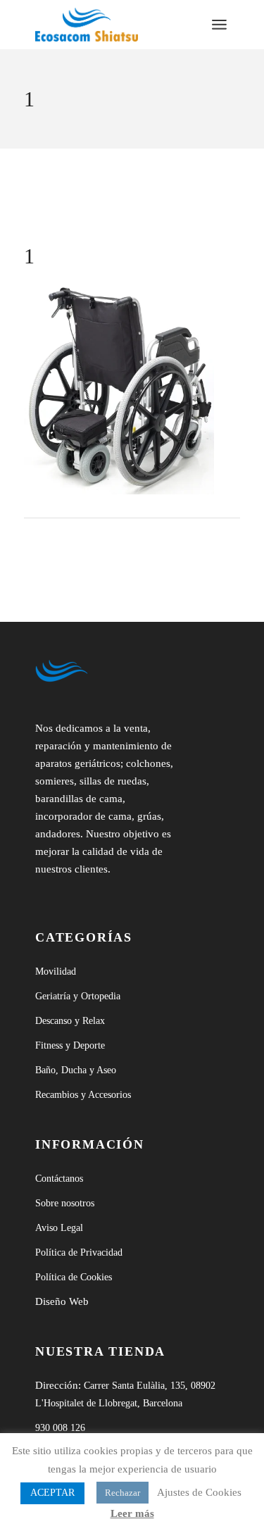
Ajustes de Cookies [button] (199, 1492)
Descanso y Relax (70, 1021)
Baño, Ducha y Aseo (75, 1070)
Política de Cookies (73, 1277)
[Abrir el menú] (219, 25)
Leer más (132, 1513)
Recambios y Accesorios (83, 1094)
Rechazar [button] (122, 1492)
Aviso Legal (59, 1228)
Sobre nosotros (64, 1203)
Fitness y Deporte (70, 1045)
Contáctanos (59, 1178)
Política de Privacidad (78, 1252)
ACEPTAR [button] (52, 1492)
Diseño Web (62, 1301)
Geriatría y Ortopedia (77, 996)
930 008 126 (60, 1428)
